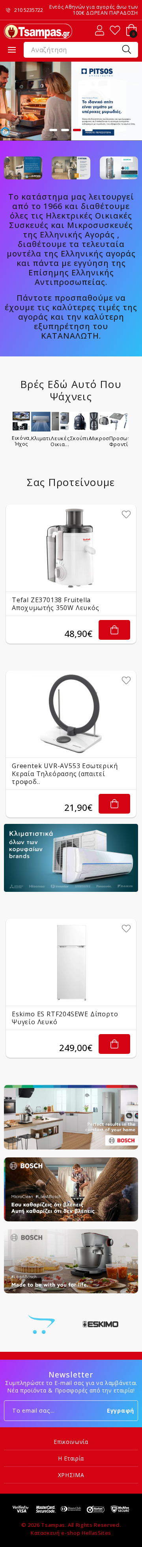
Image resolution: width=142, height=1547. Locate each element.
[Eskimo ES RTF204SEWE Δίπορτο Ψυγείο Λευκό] (71, 962)
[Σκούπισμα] (80, 422)
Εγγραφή (120, 1410)
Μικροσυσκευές (99, 438)
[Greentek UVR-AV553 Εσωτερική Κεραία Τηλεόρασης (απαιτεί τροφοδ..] (71, 714)
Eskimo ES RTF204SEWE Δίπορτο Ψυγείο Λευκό (65, 1018)
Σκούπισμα (80, 438)
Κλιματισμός (41, 438)
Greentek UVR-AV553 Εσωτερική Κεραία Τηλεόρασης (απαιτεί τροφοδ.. (65, 774)
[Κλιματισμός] (41, 422)
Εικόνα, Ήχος (21, 440)
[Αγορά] (114, 630)
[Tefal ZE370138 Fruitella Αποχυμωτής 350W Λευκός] (71, 548)
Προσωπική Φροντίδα (119, 441)
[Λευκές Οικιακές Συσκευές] (60, 422)
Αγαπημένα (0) (115, 30)
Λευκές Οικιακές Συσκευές (60, 441)
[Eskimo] (100, 1324)
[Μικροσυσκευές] (99, 422)
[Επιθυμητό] (126, 514)
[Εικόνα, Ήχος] (21, 421)
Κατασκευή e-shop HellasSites (71, 1532)
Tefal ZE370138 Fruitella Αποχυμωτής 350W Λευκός (55, 604)
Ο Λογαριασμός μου (99, 30)
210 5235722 (28, 10)
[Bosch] (41, 1324)
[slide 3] (71, 101)
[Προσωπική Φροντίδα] (119, 422)
